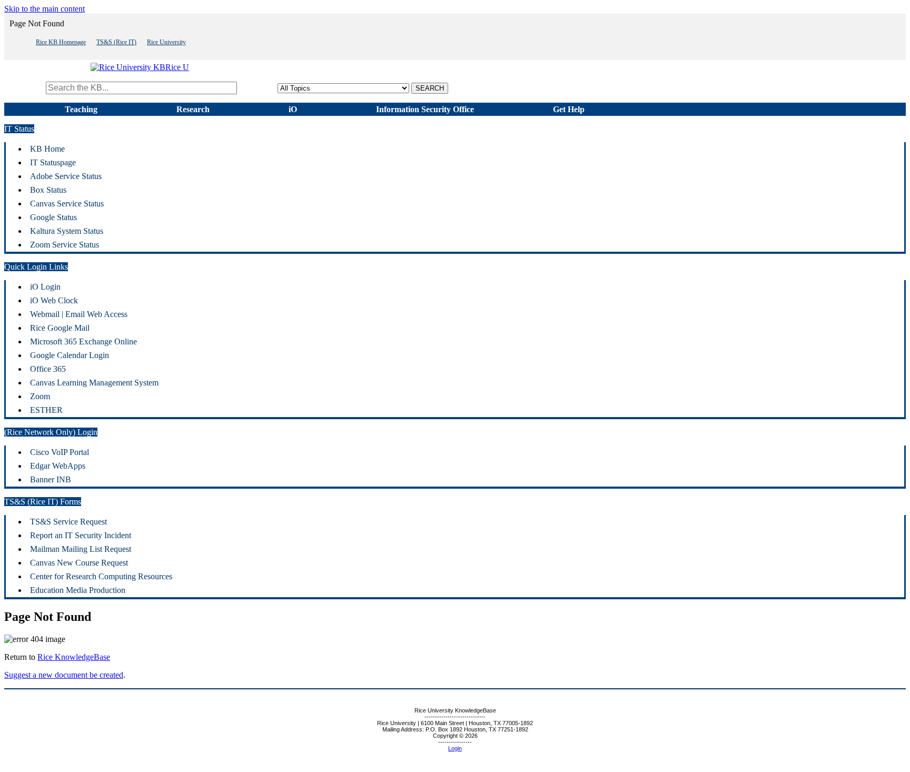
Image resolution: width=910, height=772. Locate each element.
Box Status (48, 189)
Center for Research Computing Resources (101, 576)
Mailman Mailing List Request (80, 549)
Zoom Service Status (64, 244)
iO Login (45, 286)
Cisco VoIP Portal (59, 452)
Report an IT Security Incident (80, 535)
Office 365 (48, 368)
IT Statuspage (53, 162)
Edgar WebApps (57, 465)
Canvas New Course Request (79, 562)
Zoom (40, 396)
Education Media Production (77, 590)
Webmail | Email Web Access (78, 314)
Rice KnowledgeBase (73, 656)
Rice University (166, 42)
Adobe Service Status (66, 176)
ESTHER (46, 409)
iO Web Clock (54, 300)
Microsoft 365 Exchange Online (83, 341)
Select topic (258, 87)
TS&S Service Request (68, 521)
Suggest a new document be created (63, 674)
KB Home (47, 148)
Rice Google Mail (60, 327)
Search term (24, 87)
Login (455, 748)
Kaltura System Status (66, 230)
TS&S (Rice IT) (116, 42)
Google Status (53, 217)
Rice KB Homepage (61, 42)
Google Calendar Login (69, 355)
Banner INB (50, 479)
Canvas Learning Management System (94, 382)
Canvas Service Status (67, 203)
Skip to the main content (44, 8)
